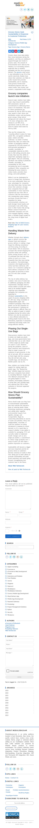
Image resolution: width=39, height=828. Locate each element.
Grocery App (15, 47)
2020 (6, 698)
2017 (6, 705)
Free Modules (11, 578)
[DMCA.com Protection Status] (12, 818)
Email (21, 512)
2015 (6, 710)
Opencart (10, 586)
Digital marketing (12, 567)
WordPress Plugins (24, 793)
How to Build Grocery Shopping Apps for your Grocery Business (18, 224)
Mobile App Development (15, 599)
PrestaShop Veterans (11, 629)
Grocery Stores (25, 47)
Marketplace (11, 589)
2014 (6, 713)
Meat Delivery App (13, 596)
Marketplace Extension (14, 591)
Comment (8, 489)
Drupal (9, 573)
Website (7, 519)
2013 (6, 715)
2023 (6, 690)
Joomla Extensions (24, 790)
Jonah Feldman (9, 625)
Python (9, 609)
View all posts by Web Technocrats (19, 469)
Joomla (9, 581)
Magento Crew (9, 627)
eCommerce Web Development (17, 571)
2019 (6, 700)
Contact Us (14, 778)
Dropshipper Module (12, 795)
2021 (6, 695)
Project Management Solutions (16, 607)
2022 (6, 693)
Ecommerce (11, 569)
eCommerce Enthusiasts (12, 623)
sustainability (19, 296)
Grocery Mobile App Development (17, 593)
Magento (10, 583)
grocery (19, 72)
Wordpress (10, 615)
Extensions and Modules (14, 576)
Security (9, 612)
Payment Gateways (13, 601)
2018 (6, 703)
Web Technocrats (10, 40)
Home (7, 778)
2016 (6, 708)
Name (7, 512)
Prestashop (10, 604)
